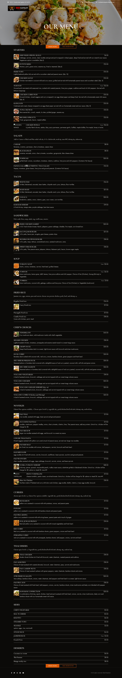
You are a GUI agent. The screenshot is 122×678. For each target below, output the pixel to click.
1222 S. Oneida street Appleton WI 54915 (19, 2)
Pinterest (20, 673)
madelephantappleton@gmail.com (106, 2)
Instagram (17, 673)
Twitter (14, 673)
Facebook (11, 673)
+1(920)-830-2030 (89, 2)
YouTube (23, 673)
